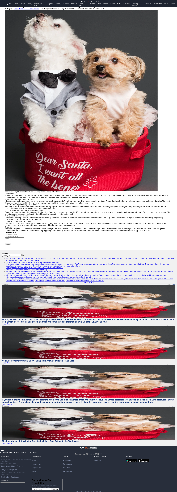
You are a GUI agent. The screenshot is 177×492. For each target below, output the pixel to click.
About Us (97, 461)
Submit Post (36, 464)
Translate (4, 481)
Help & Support (100, 457)
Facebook (67, 461)
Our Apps (129, 457)
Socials (66, 457)
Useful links (36, 457)
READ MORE (88, 282)
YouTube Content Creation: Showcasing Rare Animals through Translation (33, 262)
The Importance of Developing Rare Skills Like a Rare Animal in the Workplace (34, 268)
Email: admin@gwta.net (10, 477)
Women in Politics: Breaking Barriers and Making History (26, 270)
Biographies (36, 468)
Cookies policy (11, 470)
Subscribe (55, 489)
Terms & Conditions (8, 466)
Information (5, 457)
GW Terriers (90, 1)
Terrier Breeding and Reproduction (26, 9)
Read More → (7, 324)
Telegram (68, 471)
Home (34, 461)
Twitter (67, 468)
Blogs (34, 471)
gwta (173, 284)
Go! (23, 255)
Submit (8, 244)
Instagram (68, 464)
